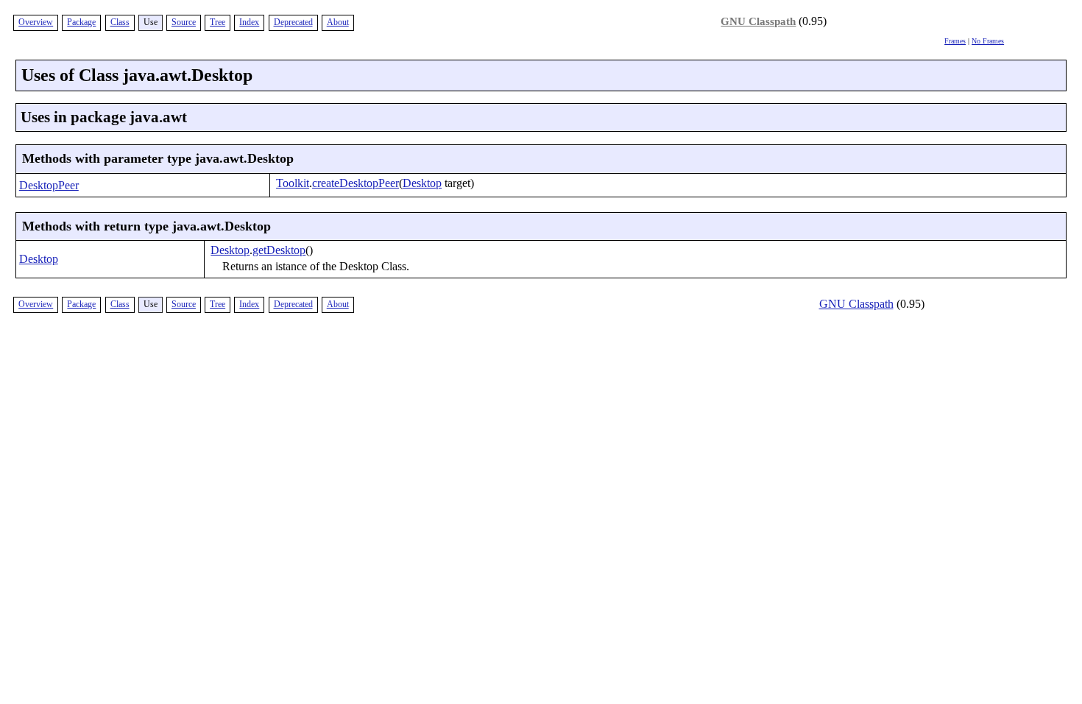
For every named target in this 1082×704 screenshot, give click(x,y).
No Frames (988, 41)
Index (249, 22)
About (338, 22)
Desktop (422, 183)
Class (120, 22)
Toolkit (292, 183)
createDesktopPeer (355, 183)
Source (184, 22)
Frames (955, 41)
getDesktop (278, 250)
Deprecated (293, 22)
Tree (217, 22)
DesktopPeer (49, 185)
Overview (35, 22)
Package (81, 22)
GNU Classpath (758, 21)
